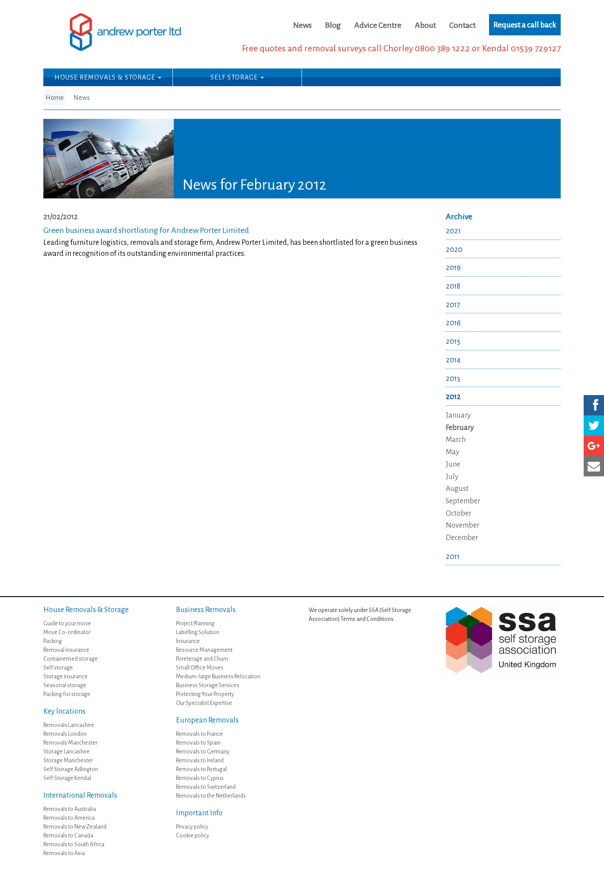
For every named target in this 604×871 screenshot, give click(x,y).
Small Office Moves (199, 668)
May (452, 452)
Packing (52, 641)
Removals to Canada (68, 836)
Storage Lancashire (66, 752)
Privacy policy (192, 827)
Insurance (188, 641)
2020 (454, 250)
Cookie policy (192, 836)
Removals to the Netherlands (211, 796)
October (458, 513)
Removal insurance (66, 650)
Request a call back (524, 24)
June (453, 464)
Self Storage (235, 77)
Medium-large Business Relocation (218, 676)
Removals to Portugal (201, 769)
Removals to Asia (64, 853)
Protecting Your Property (205, 694)
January (458, 415)
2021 (453, 231)
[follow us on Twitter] (594, 425)
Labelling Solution (197, 632)
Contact (462, 25)
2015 (453, 342)
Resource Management (204, 650)
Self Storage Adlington (70, 769)
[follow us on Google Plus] (594, 446)
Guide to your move (67, 623)
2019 (453, 268)
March (456, 440)
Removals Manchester (70, 743)
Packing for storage (66, 694)
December (462, 538)
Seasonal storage (64, 685)
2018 (453, 286)
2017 (453, 305)
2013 (453, 379)
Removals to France (199, 734)
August (457, 489)
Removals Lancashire (68, 725)
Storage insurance (65, 676)
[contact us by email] (594, 466)
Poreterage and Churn (202, 659)
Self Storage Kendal (67, 778)
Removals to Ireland (200, 760)
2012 (453, 397)
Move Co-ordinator (67, 632)
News (302, 25)
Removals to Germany (202, 752)
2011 (452, 557)
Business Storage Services (207, 685)
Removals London (65, 734)
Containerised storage (70, 659)
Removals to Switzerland (206, 787)
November (462, 525)
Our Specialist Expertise (204, 703)
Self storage (58, 668)
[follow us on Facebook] (594, 405)
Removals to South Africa (73, 844)
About (425, 25)
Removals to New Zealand (75, 827)
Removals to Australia (69, 809)
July (452, 477)
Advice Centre (377, 25)
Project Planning (195, 623)
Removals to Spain (198, 743)
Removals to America (69, 818)
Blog (333, 25)
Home (55, 97)
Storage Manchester (68, 760)
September (463, 501)
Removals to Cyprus (200, 778)
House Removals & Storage (105, 77)
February (460, 428)
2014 (453, 360)
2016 (453, 323)
